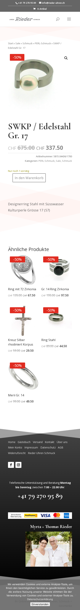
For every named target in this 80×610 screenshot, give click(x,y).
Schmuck (28, 43)
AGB (60, 447)
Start (10, 43)
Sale (17, 43)
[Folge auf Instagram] (18, 465)
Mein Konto (15, 447)
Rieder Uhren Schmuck (41, 453)
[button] (66, 58)
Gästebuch (24, 442)
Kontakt (49, 442)
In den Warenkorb (29, 178)
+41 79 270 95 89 (40, 495)
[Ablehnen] (75, 595)
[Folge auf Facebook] (11, 465)
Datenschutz (48, 447)
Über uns (62, 442)
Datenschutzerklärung (40, 599)
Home (11, 442)
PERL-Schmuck (43, 43)
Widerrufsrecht (17, 453)
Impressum (31, 447)
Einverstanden (40, 604)
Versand (38, 442)
